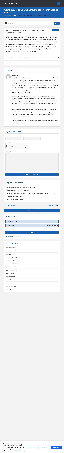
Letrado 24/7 (11, 3)
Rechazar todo (44, 447)
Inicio (5, 15)
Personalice (32, 447)
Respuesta (27, 57)
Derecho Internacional (11, 270)
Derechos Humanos (10, 286)
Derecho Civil (8, 254)
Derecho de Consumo (11, 257)
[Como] (54, 57)
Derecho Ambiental (10, 251)
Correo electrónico (28, 136)
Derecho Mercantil (10, 276)
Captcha (7, 142)
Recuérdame (11, 236)
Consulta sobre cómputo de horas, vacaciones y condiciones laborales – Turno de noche (31, 193)
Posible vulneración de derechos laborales (18, 190)
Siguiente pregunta (53, 205)
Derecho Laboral (12, 15)
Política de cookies (20, 451)
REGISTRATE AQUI (19, 236)
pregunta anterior (10, 205)
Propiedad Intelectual (10, 289)
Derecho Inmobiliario (10, 267)
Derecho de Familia (10, 260)
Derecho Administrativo (11, 247)
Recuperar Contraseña (52, 225)
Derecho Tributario (10, 283)
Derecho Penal (9, 280)
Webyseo (19, 57)
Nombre (7, 136)
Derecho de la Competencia (12, 263)
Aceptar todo (56, 447)
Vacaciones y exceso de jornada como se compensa (21, 187)
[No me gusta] (56, 57)
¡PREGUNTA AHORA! (32, 210)
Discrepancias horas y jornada (15, 196)
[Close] (61, 441)
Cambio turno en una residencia (15, 199)
